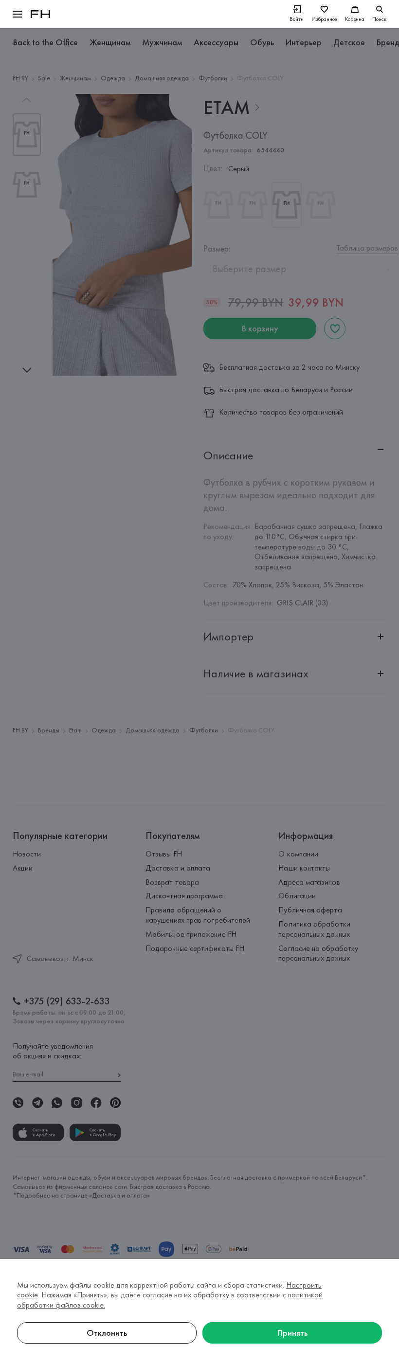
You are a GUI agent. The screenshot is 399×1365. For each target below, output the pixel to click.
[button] (17, 14)
